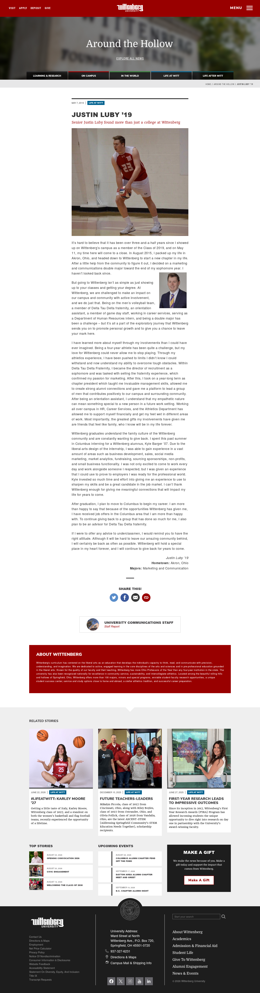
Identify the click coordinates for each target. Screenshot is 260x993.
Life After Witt (213, 76)
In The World (130, 76)
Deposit (36, 8)
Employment (36, 944)
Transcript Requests (40, 979)
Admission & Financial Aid (194, 946)
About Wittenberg (187, 932)
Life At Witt (171, 76)
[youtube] (139, 981)
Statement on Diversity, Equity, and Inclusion (54, 972)
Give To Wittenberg (188, 960)
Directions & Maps (39, 940)
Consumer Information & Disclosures (49, 960)
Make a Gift (199, 880)
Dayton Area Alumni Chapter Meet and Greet (134, 876)
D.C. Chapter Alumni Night (132, 890)
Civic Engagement (58, 871)
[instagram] (130, 981)
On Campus (89, 76)
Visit (12, 8)
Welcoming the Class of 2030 (65, 885)
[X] (121, 981)
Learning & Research (47, 76)
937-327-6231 (120, 951)
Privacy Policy (37, 952)
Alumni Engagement (190, 967)
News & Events (185, 973)
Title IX (33, 975)
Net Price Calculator (40, 948)
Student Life (182, 953)
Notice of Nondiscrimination (44, 956)
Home (208, 84)
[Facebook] (111, 981)
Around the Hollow (224, 84)
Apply (23, 8)
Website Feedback (39, 964)
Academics (181, 939)
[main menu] (249, 8)
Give (48, 8)
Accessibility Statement (42, 968)
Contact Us (35, 936)
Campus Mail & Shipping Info (131, 962)
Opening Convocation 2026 (63, 858)
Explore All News (130, 58)
